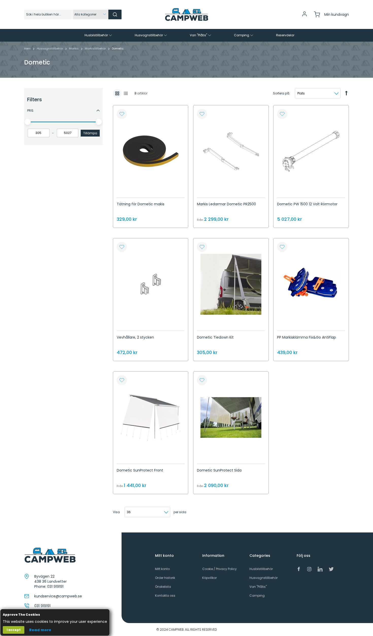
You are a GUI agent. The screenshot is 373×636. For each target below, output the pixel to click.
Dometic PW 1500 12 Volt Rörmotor (307, 204)
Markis (74, 48)
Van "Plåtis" (258, 586)
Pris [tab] (30, 110)
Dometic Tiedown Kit (215, 337)
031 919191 (55, 586)
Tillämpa (90, 133)
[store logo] (186, 14)
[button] (122, 114)
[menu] (186, 35)
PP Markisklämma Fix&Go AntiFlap (306, 337)
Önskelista (163, 586)
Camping (257, 595)
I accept (14, 630)
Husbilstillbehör (261, 569)
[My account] (304, 16)
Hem (27, 48)
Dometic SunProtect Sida (219, 470)
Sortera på (281, 93)
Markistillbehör (96, 48)
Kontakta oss (165, 595)
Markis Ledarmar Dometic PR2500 (226, 204)
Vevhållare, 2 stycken (135, 337)
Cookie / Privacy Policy (219, 569)
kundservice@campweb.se (58, 596)
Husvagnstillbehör (50, 48)
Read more (40, 629)
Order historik (165, 578)
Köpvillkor (209, 578)
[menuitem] (98, 35)
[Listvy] (126, 93)
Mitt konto (162, 569)
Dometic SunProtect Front (140, 470)
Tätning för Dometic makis (140, 204)
